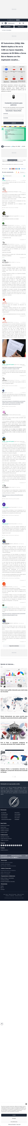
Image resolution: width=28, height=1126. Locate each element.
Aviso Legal (18, 1124)
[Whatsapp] (5, 845)
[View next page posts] (15, 777)
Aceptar (14, 1115)
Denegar (14, 1118)
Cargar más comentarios (14, 645)
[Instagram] (13, 845)
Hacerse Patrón (17, 110)
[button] (26, 1104)
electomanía (11, 23)
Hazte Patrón (3, 823)
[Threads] (7, 845)
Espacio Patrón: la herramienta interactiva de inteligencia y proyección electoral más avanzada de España (14, 770)
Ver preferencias (14, 1121)
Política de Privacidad (12, 1124)
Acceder (24, 168)
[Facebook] (3, 845)
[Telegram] (9, 845)
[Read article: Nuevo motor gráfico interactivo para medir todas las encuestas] (14, 677)
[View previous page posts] (13, 777)
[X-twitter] (1, 845)
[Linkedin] (19, 845)
